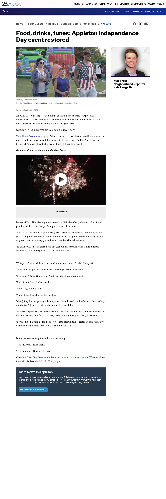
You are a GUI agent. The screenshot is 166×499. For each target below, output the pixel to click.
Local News (36, 24)
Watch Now (155, 4)
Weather (112, 4)
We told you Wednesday (28, 136)
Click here (29, 382)
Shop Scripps (138, 4)
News (19, 24)
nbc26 (8, 11)
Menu (77, 4)
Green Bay (149, 11)
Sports (124, 4)
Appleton (107, 24)
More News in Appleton (32, 389)
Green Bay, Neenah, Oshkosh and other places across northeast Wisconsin (63, 357)
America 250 (138, 11)
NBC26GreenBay (4, 11)
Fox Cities (89, 24)
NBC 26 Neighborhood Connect (117, 11)
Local (89, 4)
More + (159, 11)
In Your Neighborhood (63, 24)
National (99, 4)
